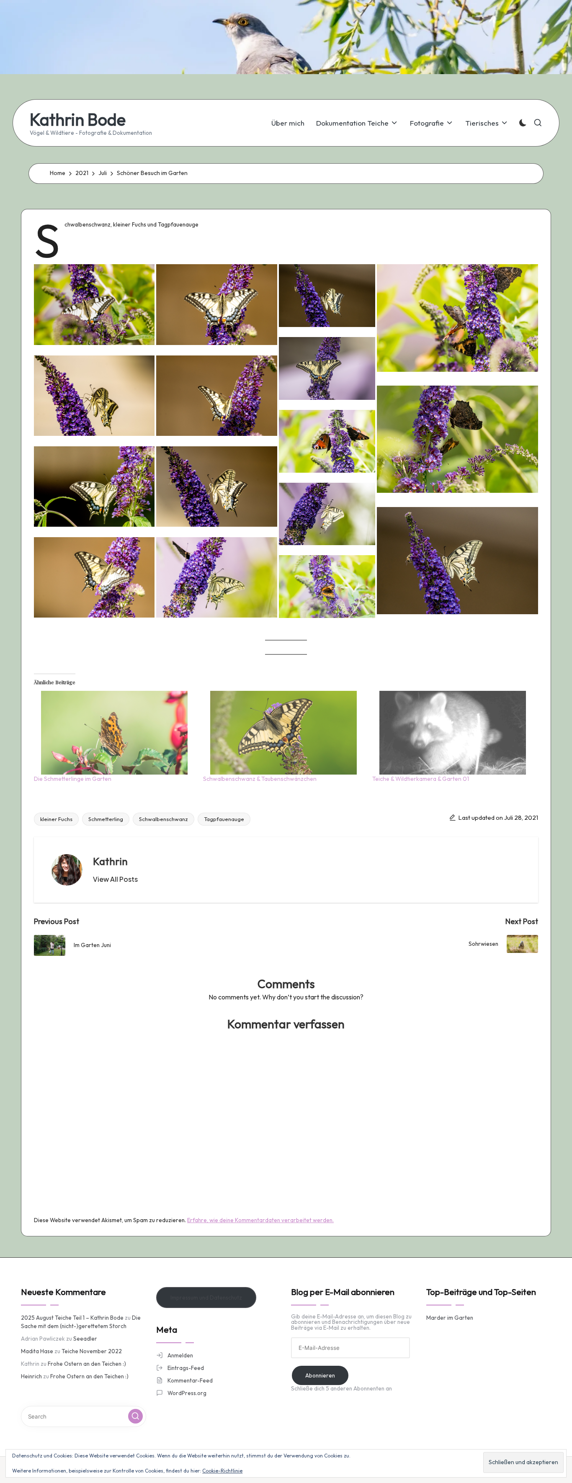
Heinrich (31, 1376)
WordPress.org (186, 1393)
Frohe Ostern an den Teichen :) (87, 1363)
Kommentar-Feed (190, 1380)
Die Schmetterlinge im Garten (72, 779)
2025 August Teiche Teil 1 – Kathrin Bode (72, 1317)
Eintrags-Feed (185, 1368)
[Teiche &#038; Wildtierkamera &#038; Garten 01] (452, 733)
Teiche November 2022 (92, 1351)
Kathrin (110, 861)
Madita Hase (37, 1351)
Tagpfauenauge (224, 819)
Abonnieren (320, 1375)
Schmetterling (105, 819)
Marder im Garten (449, 1317)
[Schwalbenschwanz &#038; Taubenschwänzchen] (283, 733)
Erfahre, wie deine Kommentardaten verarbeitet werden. (260, 1220)
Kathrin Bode (78, 119)
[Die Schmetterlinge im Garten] (114, 733)
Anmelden (180, 1355)
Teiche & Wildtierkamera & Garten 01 (420, 779)
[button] (94, 304)
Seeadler (85, 1338)
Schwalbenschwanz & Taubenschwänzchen (260, 779)
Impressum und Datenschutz (206, 1297)
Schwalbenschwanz (163, 819)
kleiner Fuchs (56, 819)
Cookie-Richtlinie (222, 1471)
